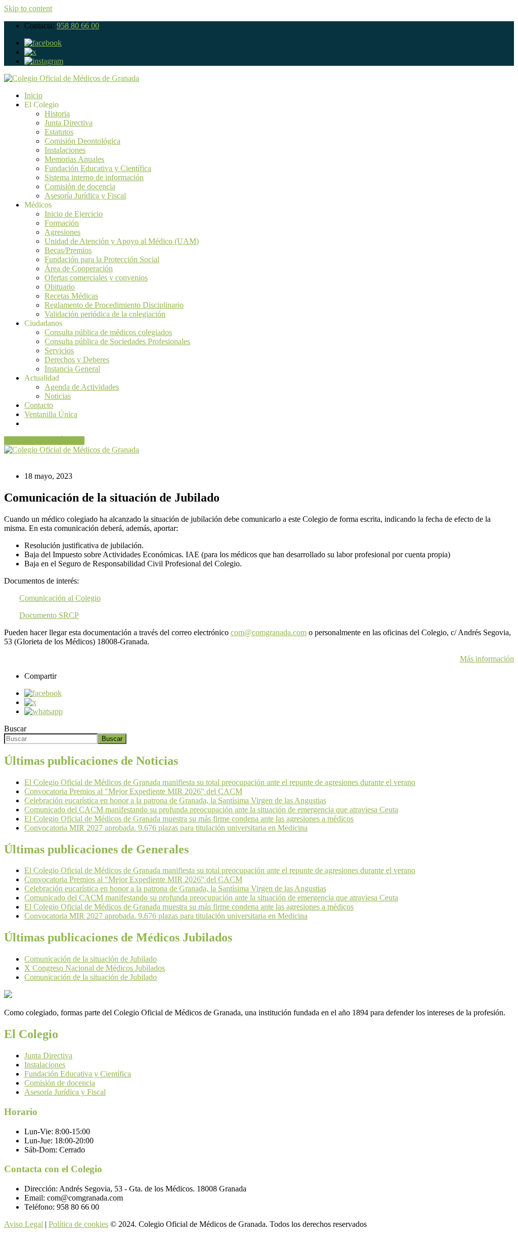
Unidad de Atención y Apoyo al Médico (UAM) (122, 241)
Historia (57, 113)
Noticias (58, 396)
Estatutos (59, 132)
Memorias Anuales (74, 159)
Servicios (59, 350)
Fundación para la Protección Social (102, 259)
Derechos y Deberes (77, 359)
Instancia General (72, 368)
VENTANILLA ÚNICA (44, 440)
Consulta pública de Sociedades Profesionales (117, 341)
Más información (487, 658)
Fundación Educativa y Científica (98, 168)
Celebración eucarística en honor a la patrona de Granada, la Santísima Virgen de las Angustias (175, 800)
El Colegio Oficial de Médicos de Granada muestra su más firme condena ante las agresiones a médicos (189, 818)
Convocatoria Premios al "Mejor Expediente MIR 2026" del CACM (133, 791)
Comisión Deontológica (82, 141)
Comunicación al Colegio (60, 598)
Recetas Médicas (71, 296)
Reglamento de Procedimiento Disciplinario (114, 305)
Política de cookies (78, 1224)
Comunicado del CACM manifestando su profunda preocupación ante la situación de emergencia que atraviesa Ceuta (211, 809)
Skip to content (28, 8)
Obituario (60, 286)
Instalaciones (65, 150)
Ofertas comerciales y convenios (96, 277)
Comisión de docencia (80, 186)
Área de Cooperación (79, 268)
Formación (62, 223)
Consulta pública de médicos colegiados (108, 332)
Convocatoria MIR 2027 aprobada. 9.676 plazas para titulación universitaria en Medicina (166, 827)
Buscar (15, 728)
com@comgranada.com (269, 632)
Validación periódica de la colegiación (105, 314)
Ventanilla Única (50, 414)
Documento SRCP (49, 615)
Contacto (38, 405)
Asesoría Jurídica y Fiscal (85, 195)
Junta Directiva (69, 122)
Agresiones (62, 232)
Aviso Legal (23, 1224)
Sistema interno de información (94, 177)
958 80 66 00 (78, 25)
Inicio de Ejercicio (74, 214)
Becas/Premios (68, 250)
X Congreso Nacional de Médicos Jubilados (94, 968)
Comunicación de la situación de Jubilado (90, 959)
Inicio (33, 95)
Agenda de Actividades (82, 387)
